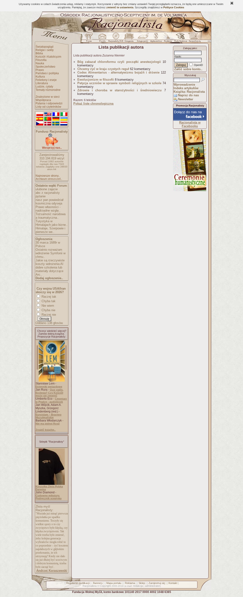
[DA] (48, 123)
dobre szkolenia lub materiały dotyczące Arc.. (49, 271)
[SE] (56, 123)
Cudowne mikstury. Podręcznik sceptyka (48, 497)
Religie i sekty (45, 50)
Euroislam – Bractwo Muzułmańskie (48, 416)
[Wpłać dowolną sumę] (51, 145)
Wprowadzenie (184, 84)
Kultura (40, 76)
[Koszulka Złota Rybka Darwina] (52, 484)
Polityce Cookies (173, 7)
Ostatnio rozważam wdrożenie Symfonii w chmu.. (50, 253)
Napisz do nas (188, 95)
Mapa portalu (113, 583)
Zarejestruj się (157, 583)
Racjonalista (90, 585)
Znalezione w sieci (48, 96)
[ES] (40, 119)
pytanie (41, 196)
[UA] (64, 119)
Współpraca (43, 100)
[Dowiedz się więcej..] (189, 190)
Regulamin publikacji (77, 583)
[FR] (56, 114)
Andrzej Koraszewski (51, 570)
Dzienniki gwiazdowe (49, 386)
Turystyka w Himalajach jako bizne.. (52, 223)
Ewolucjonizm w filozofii (95, 79)
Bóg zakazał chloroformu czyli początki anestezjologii (119, 62)
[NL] (64, 123)
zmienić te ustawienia (119, 7)
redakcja (138, 585)
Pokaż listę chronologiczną (93, 103)
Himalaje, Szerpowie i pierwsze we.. (50, 230)
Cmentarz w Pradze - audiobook (51, 400)
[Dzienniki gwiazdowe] (52, 380)
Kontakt (172, 583)
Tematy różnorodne (48, 90)
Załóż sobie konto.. (188, 69)
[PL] (40, 114)
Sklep (142, 583)
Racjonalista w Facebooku (190, 124)
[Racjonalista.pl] (121, 31)
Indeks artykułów (185, 88)
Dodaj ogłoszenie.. (49, 278)
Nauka (40, 63)
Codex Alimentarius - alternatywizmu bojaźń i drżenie (118, 72)
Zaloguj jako (190, 48)
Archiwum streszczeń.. (49, 178)
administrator (152, 585)
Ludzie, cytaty (44, 86)
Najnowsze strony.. (48, 175)
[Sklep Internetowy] (129, 38)
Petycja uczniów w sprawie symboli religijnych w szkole (119, 83)
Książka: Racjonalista (189, 91)
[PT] (48, 119)
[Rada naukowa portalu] (180, 38)
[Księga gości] (143, 38)
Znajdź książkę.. (46, 429)
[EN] (48, 114)
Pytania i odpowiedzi (49, 103)
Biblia (39, 53)
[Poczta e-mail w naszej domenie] (102, 38)
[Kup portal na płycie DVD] (116, 38)
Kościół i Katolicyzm (48, 56)
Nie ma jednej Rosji (48, 423)
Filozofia (41, 60)
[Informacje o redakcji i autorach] (167, 38)
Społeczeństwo (45, 66)
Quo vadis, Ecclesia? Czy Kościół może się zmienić (49, 392)
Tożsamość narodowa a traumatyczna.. (50, 215)
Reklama (130, 583)
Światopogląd (44, 46)
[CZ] (40, 123)
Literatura (42, 83)
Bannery (98, 583)
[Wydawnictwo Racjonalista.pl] (155, 38)
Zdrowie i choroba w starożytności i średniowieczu (119, 90)
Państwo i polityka (47, 73)
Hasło (177, 56)
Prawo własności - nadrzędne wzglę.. (48, 208)
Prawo (40, 70)
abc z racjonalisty (48, 192)
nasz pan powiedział (49, 200)
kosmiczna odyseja (49, 203)
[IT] (64, 114)
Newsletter (185, 99)
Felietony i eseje (46, 80)
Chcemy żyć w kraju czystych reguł (103, 69)
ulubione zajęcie (47, 189)
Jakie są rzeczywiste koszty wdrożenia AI (50, 262)
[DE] (56, 119)
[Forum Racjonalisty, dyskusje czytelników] (89, 38)
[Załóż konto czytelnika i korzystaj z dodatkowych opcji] (193, 38)
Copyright (105, 585)
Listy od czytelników (48, 106)
